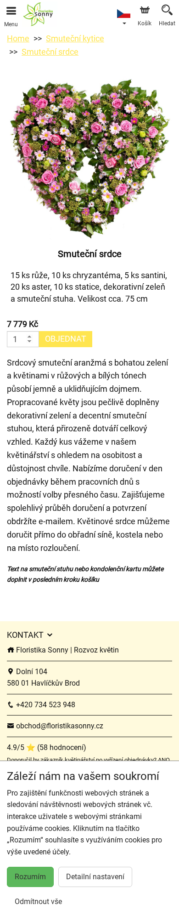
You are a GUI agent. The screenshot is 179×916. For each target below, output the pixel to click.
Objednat (65, 339)
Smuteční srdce (50, 52)
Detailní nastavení (95, 876)
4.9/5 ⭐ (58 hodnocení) (46, 747)
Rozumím (30, 876)
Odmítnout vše (38, 901)
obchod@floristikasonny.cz (58, 725)
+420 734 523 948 (44, 704)
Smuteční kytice (75, 38)
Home (18, 38)
